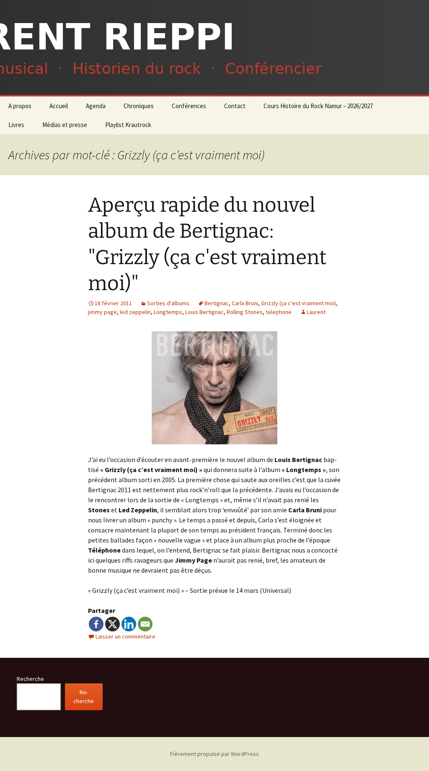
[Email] (145, 624)
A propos (19, 106)
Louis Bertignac (204, 312)
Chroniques (139, 106)
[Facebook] (96, 624)
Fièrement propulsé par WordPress (214, 754)
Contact (235, 106)
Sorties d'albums (168, 303)
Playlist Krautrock (128, 125)
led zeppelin (135, 312)
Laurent (316, 312)
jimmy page (102, 312)
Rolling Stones (245, 312)
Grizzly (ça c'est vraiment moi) (298, 303)
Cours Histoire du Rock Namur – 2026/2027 (318, 106)
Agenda (96, 106)
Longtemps (168, 312)
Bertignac (216, 303)
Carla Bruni (245, 303)
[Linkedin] (128, 624)
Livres (16, 125)
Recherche (30, 679)
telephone (279, 312)
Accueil (58, 106)
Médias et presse (64, 125)
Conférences (189, 106)
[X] (112, 624)
